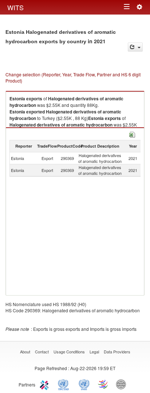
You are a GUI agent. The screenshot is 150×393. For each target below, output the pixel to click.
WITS (15, 7)
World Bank (122, 384)
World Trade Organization (103, 384)
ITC (45, 384)
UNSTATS (84, 384)
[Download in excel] (132, 134)
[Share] (135, 47)
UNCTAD (65, 384)
